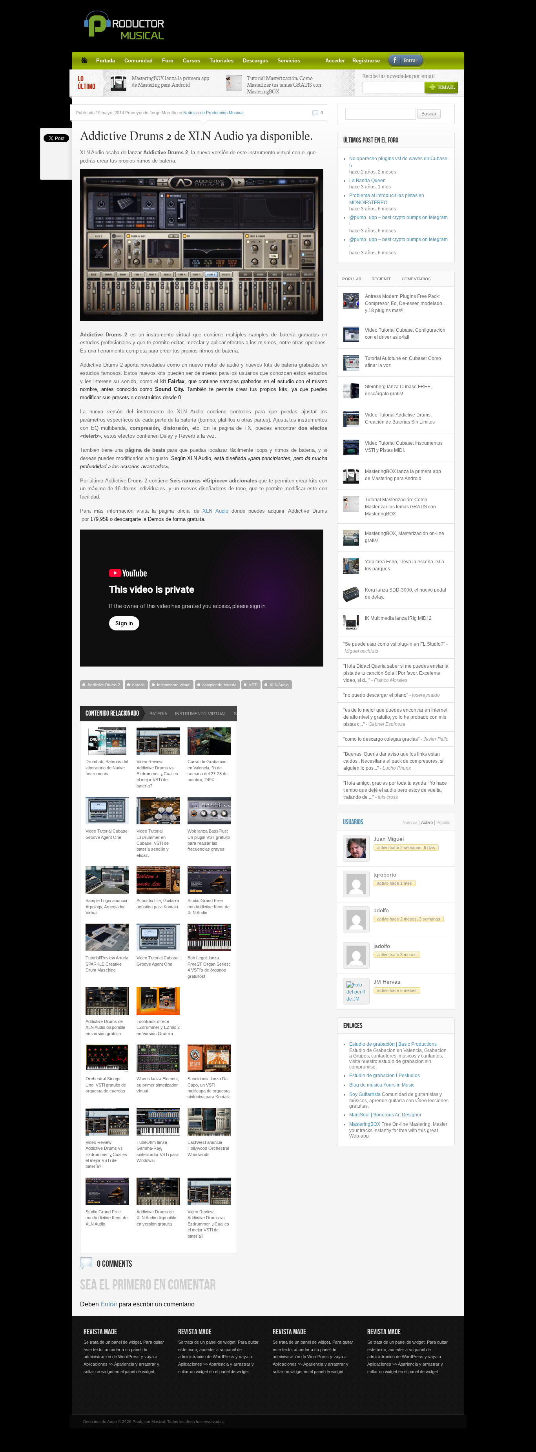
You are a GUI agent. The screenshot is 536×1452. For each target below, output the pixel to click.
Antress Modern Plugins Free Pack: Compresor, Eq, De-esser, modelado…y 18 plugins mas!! (406, 303)
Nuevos (410, 822)
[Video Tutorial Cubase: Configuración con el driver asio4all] (351, 334)
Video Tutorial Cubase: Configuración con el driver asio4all (405, 333)
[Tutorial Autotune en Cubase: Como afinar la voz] (351, 363)
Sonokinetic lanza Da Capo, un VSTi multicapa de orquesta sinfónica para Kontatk (209, 1087)
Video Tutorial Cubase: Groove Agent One (107, 834)
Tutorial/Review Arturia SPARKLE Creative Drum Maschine (107, 963)
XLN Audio (215, 511)
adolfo (381, 910)
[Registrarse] (319, 60)
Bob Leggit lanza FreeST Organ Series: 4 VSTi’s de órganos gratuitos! (209, 966)
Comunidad (138, 61)
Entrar (108, 1304)
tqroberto (385, 874)
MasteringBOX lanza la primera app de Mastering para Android (170, 81)
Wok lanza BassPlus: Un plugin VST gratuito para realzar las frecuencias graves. (209, 840)
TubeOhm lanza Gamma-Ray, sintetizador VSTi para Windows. (158, 1151)
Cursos (191, 61)
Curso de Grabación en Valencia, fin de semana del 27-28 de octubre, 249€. (208, 770)
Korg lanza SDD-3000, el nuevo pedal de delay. (405, 593)
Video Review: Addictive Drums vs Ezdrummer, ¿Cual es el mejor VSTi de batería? (157, 773)
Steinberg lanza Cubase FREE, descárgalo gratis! (398, 390)
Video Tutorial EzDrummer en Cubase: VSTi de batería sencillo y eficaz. (153, 843)
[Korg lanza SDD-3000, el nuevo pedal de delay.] (351, 594)
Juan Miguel (389, 839)
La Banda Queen (367, 180)
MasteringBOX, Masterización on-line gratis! (404, 537)
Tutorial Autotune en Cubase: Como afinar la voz (403, 362)
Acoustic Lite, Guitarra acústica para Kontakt (158, 903)
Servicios (288, 61)
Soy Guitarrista (365, 1094)
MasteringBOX (364, 1124)
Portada (105, 61)
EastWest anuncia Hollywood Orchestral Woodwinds (208, 1148)
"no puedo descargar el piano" (391, 695)
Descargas (255, 61)
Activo (427, 822)
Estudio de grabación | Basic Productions (393, 1044)
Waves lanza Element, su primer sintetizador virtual (158, 1084)
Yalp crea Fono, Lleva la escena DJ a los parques (404, 565)
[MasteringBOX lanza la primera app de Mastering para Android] (351, 476)
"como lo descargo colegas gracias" (395, 739)
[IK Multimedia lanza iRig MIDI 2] (351, 622)
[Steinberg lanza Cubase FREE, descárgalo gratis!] (351, 391)
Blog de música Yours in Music (381, 1085)
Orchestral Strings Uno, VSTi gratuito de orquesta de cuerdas (106, 1084)
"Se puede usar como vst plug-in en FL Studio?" (395, 647)
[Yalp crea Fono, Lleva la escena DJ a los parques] (351, 566)
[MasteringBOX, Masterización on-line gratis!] (351, 538)
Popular (351, 279)
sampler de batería (219, 685)
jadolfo (382, 946)
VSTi (253, 685)
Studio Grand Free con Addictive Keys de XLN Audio (209, 906)
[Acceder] (309, 60)
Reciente (382, 279)
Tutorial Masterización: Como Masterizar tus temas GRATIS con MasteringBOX (284, 85)
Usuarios (353, 822)
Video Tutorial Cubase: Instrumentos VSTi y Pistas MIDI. (404, 446)
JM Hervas (387, 982)
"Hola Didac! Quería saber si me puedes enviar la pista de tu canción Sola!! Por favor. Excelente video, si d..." (395, 673)
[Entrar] (328, 60)
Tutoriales (221, 61)
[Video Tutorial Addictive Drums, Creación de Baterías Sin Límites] (351, 419)
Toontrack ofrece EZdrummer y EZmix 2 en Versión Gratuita (158, 1027)
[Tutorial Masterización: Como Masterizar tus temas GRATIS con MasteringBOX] (351, 504)
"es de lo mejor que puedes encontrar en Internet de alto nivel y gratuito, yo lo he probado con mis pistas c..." (395, 717)
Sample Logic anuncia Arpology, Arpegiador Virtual (106, 906)
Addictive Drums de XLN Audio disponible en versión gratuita (105, 1027)
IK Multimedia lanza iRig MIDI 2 (398, 618)
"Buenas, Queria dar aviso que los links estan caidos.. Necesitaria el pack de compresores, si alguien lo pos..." (393, 761)
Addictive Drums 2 (104, 685)
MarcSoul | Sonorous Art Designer (385, 1115)
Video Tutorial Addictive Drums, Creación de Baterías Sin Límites (400, 418)
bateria (138, 685)
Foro (167, 61)
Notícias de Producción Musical (213, 112)
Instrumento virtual (173, 685)
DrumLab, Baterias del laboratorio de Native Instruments (107, 767)
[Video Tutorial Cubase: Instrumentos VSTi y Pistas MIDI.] (351, 447)
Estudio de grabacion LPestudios (384, 1075)
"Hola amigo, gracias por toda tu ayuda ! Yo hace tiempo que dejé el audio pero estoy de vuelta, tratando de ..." (395, 790)
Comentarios (416, 279)
